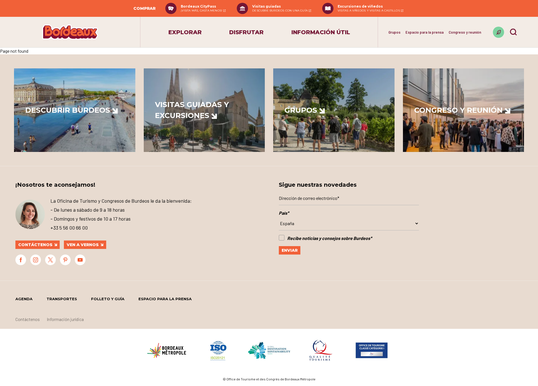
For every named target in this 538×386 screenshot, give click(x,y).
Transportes (62, 299)
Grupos (394, 32)
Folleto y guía (107, 299)
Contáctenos (35, 244)
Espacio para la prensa (424, 32)
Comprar (144, 8)
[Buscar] (513, 32)
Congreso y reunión (465, 32)
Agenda (24, 299)
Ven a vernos (83, 244)
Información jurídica (65, 319)
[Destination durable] (498, 32)
